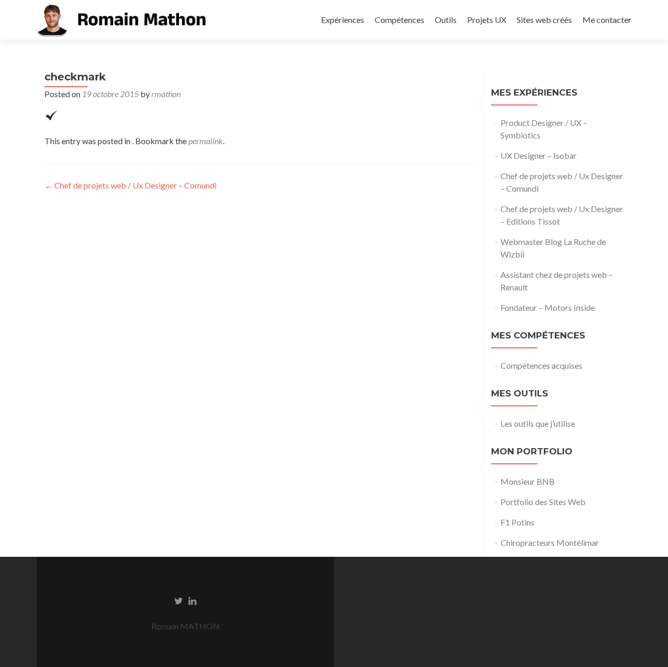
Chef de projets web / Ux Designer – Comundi (130, 185)
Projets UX (486, 20)
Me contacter (606, 20)
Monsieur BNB (527, 481)
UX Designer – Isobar (538, 155)
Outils (446, 20)
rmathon (166, 94)
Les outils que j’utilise (537, 423)
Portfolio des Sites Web (543, 502)
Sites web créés (544, 20)
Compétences (399, 20)
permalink (205, 141)
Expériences (342, 20)
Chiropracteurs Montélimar (549, 542)
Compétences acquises (541, 365)
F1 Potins (517, 522)
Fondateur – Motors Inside (547, 307)
